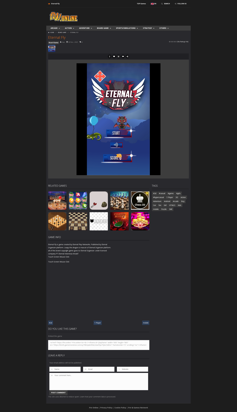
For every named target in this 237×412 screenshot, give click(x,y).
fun (160, 205)
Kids (179, 205)
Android (167, 201)
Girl (165, 205)
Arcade (54, 28)
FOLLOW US (182, 4)
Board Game (103, 28)
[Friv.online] (63, 16)
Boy (182, 201)
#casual (162, 193)
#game (171, 193)
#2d (50, 323)
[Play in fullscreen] (118, 56)
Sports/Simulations (126, 28)
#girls (178, 193)
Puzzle (164, 209)
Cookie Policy (120, 407)
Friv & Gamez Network (138, 407)
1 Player (97, 323)
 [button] (123, 56)
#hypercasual (158, 197)
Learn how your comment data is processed (97, 396)
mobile (145, 323)
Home (52, 32)
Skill (170, 209)
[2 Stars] (171, 41)
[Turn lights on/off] (109, 56)
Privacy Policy (106, 407)
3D (177, 197)
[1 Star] (169, 41)
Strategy (147, 28)
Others (162, 28)
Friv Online (93, 407)
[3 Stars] (173, 41)
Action (68, 28)
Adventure (84, 28)
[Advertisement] (144, 15)
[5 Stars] (176, 41)
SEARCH (167, 4)
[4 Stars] (174, 41)
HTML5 (172, 205)
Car (154, 205)
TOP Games (141, 4)
